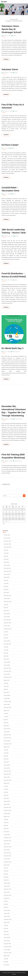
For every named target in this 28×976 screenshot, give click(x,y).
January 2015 (7, 804)
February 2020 (7, 662)
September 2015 (7, 780)
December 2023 (7, 568)
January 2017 (7, 731)
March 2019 (6, 692)
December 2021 (7, 619)
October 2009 (7, 949)
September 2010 (7, 919)
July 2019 (6, 683)
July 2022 (6, 604)
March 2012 (6, 880)
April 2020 (6, 656)
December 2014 (7, 807)
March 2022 (6, 610)
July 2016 (6, 750)
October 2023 (7, 574)
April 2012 (6, 877)
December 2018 (7, 701)
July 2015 (6, 786)
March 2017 (6, 725)
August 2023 (6, 577)
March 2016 (6, 762)
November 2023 (7, 571)
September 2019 (7, 677)
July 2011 (6, 901)
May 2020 (6, 653)
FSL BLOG (4, 2)
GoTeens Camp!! (10, 145)
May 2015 (6, 792)
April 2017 (6, 722)
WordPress (18, 972)
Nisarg (14, 974)
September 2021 (7, 628)
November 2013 (7, 840)
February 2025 (7, 538)
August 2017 (6, 710)
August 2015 (6, 783)
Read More (7, 59)
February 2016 (7, 765)
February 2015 (7, 801)
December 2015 (7, 771)
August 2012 (6, 865)
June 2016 (6, 753)
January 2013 (7, 849)
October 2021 (7, 625)
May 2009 (6, 961)
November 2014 (7, 810)
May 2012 (6, 874)
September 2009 (7, 952)
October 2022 (7, 598)
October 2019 (7, 674)
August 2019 (6, 680)
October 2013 (7, 843)
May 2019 (6, 689)
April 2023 (6, 589)
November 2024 (7, 544)
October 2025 (7, 535)
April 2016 (6, 759)
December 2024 (7, 541)
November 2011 (7, 889)
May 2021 (6, 635)
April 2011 (6, 907)
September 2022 (7, 601)
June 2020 (6, 650)
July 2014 (6, 819)
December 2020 (7, 644)
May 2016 (6, 756)
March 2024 (6, 562)
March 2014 (6, 831)
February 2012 (7, 883)
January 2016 (7, 768)
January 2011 (7, 913)
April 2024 (6, 559)
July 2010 (6, 925)
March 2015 (6, 798)
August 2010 (6, 922)
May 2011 (6, 904)
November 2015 (7, 774)
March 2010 (6, 934)
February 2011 (7, 910)
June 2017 (6, 716)
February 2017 (7, 728)
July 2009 (6, 958)
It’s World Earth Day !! (13, 348)
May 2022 (6, 607)
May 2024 (6, 556)
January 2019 (7, 698)
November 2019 (7, 671)
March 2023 (6, 592)
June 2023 (6, 583)
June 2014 (6, 822)
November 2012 (7, 855)
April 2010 (6, 931)
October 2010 (7, 916)
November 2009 (7, 946)
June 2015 (6, 789)
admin (14, 35)
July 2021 (6, 631)
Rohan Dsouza (16, 351)
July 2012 (6, 868)
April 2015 (6, 795)
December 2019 (7, 668)
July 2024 (6, 550)
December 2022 (7, 595)
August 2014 (6, 816)
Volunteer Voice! (10, 69)
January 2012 (7, 886)
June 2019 (6, 686)
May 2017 (6, 719)
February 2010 (7, 937)
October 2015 (7, 777)
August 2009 (6, 955)
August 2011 (6, 898)
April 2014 (6, 828)
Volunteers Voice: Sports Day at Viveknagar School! (11, 29)
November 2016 (7, 737)
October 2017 (7, 704)
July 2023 (6, 580)
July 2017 (6, 713)
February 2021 (7, 641)
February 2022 (7, 613)
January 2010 (7, 940)
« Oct (4, 523)
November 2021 (7, 622)
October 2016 (7, 740)
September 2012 (7, 862)
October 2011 (7, 892)
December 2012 (7, 852)
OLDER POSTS (6, 484)
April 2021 (6, 638)
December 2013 (7, 837)
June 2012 (6, 871)
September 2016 (7, 743)
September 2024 (7, 547)
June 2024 (6, 553)
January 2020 (7, 665)
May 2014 (6, 825)
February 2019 (7, 695)
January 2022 (7, 616)
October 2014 (7, 813)
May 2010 (6, 928)
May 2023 (6, 586)
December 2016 (7, 734)
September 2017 (7, 707)
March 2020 (6, 659)
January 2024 (7, 565)
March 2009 (6, 964)
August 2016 (6, 747)
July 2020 (6, 647)
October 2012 (7, 858)
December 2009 (7, 943)
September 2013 (7, 846)
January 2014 (7, 834)
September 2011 (7, 895)
